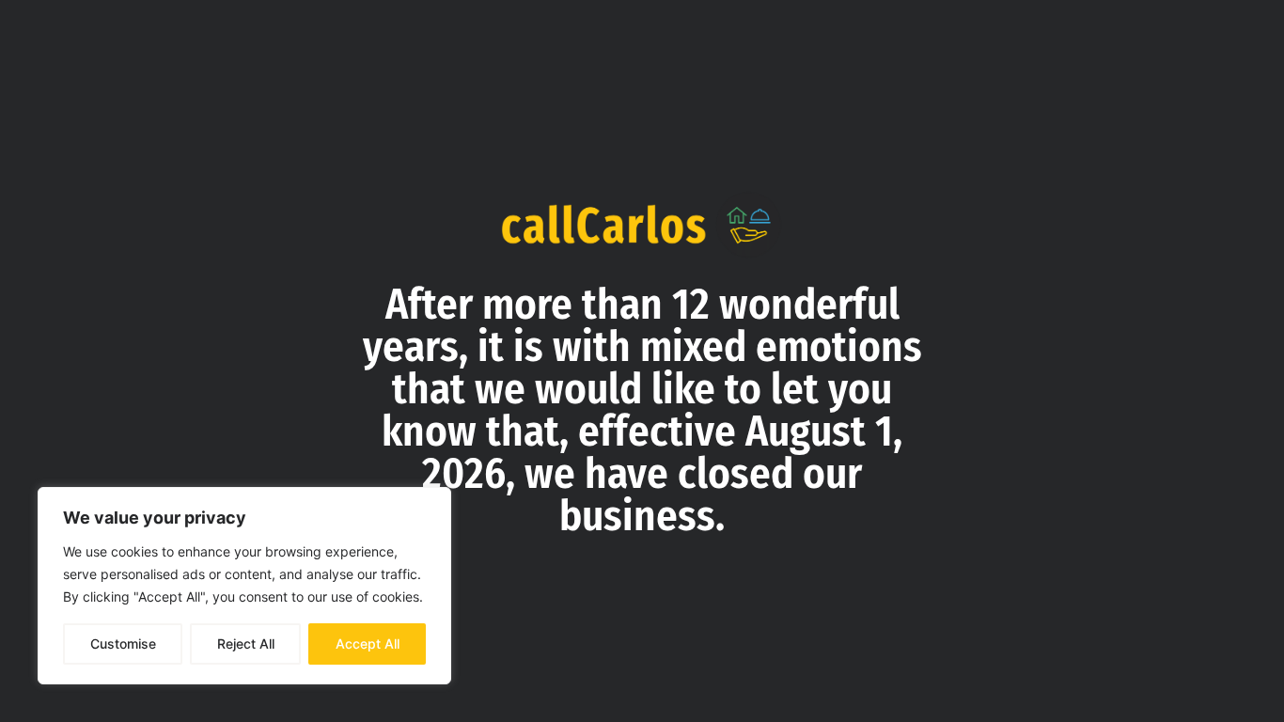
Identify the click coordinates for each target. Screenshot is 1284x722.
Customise (123, 643)
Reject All (245, 643)
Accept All (367, 643)
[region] (244, 585)
